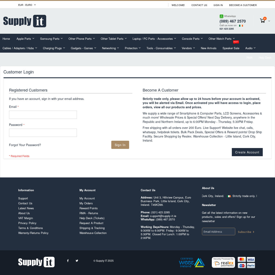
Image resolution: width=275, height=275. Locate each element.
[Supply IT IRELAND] (24, 21)
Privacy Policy (27, 223)
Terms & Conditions (30, 228)
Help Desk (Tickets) (91, 218)
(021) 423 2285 (160, 212)
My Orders (86, 203)
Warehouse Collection (93, 233)
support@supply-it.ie (163, 216)
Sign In (218, 5)
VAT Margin (25, 218)
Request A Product (91, 223)
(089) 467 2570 (165, 219)
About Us (24, 213)
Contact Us (199, 5)
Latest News (26, 208)
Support (23, 198)
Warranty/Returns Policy (33, 233)
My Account (87, 198)
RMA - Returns (88, 213)
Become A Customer (243, 5)
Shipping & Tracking (92, 228)
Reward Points (88, 208)
